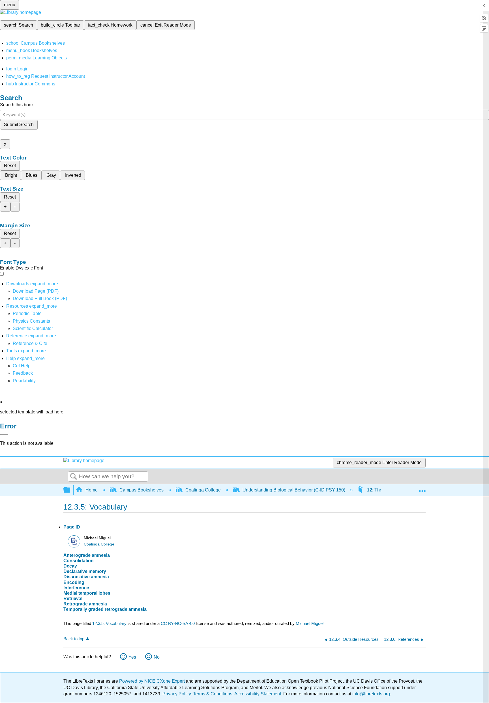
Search (73, 477)
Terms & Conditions (212, 693)
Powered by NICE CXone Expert (152, 681)
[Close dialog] (4, 434)
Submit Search (19, 124)
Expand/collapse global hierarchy (70, 490)
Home (91, 490)
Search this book (17, 104)
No (157, 657)
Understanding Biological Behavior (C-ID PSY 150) (293, 490)
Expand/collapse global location (422, 488)
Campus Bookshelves (141, 490)
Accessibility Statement (257, 693)
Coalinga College (203, 490)
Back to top (73, 638)
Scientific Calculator (33, 328)
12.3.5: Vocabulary (109, 623)
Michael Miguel (309, 623)
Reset (10, 165)
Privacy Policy (176, 693)
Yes (132, 657)
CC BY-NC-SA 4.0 (178, 623)
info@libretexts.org (370, 693)
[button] (23, 373)
